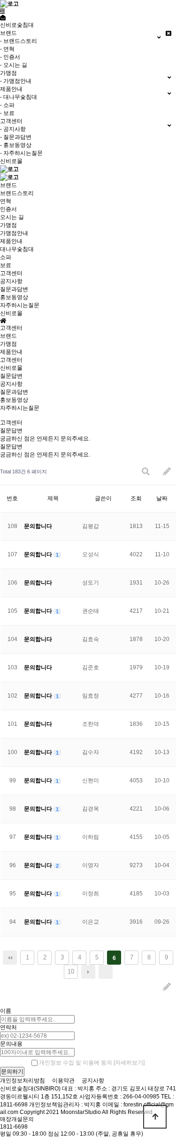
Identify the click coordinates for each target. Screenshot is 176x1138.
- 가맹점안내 (15, 81)
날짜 (162, 498)
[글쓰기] (167, 471)
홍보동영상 (14, 297)
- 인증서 (10, 57)
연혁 (5, 201)
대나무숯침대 (17, 249)
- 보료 (7, 113)
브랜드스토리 (17, 193)
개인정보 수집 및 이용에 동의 (75, 1062)
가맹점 (8, 225)
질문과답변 (14, 289)
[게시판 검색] (145, 471)
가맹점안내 (14, 233)
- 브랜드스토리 (18, 41)
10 (71, 971)
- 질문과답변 (15, 137)
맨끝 (106, 972)
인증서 (8, 209)
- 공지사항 (13, 129)
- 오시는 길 (13, 65)
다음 (88, 972)
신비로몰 (11, 161)
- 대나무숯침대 (18, 97)
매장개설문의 (17, 1119)
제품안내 (11, 241)
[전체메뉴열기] (2, 11)
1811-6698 (14, 1126)
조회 (136, 498)
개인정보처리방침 (22, 1080)
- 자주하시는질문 (21, 153)
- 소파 (7, 105)
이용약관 (63, 1080)
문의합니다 (38, 526)
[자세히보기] (129, 1062)
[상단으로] (155, 1117)
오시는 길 (12, 217)
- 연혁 (7, 49)
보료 (5, 265)
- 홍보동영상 (15, 145)
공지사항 (11, 281)
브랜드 (8, 185)
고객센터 (11, 273)
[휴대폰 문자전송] (3, 18)
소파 (5, 257)
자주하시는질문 (19, 305)
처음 (10, 958)
